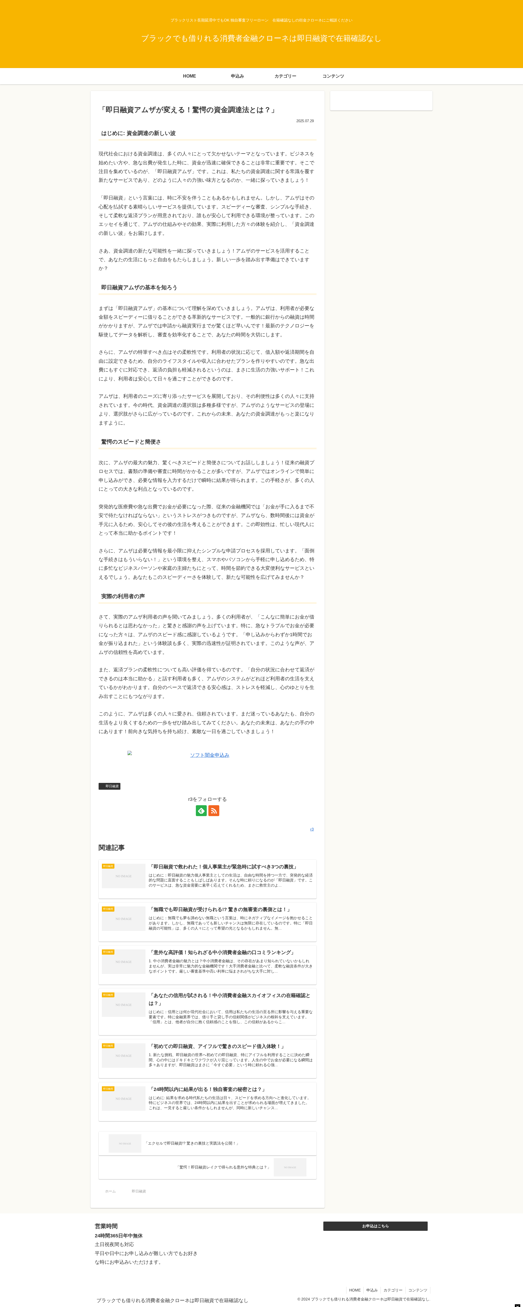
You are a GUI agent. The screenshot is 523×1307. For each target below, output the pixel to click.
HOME (355, 1290)
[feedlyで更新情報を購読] (201, 810)
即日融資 (112, 786)
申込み (372, 1290)
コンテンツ (417, 1290)
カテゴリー (393, 1290)
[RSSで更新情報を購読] (213, 810)
